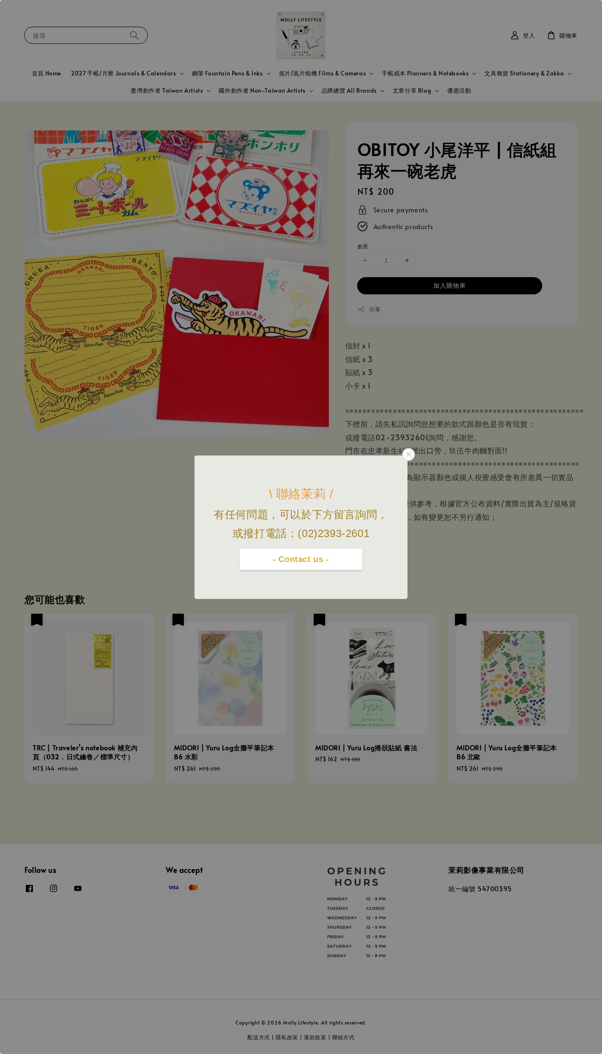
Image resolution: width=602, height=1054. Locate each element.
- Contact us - (301, 559)
